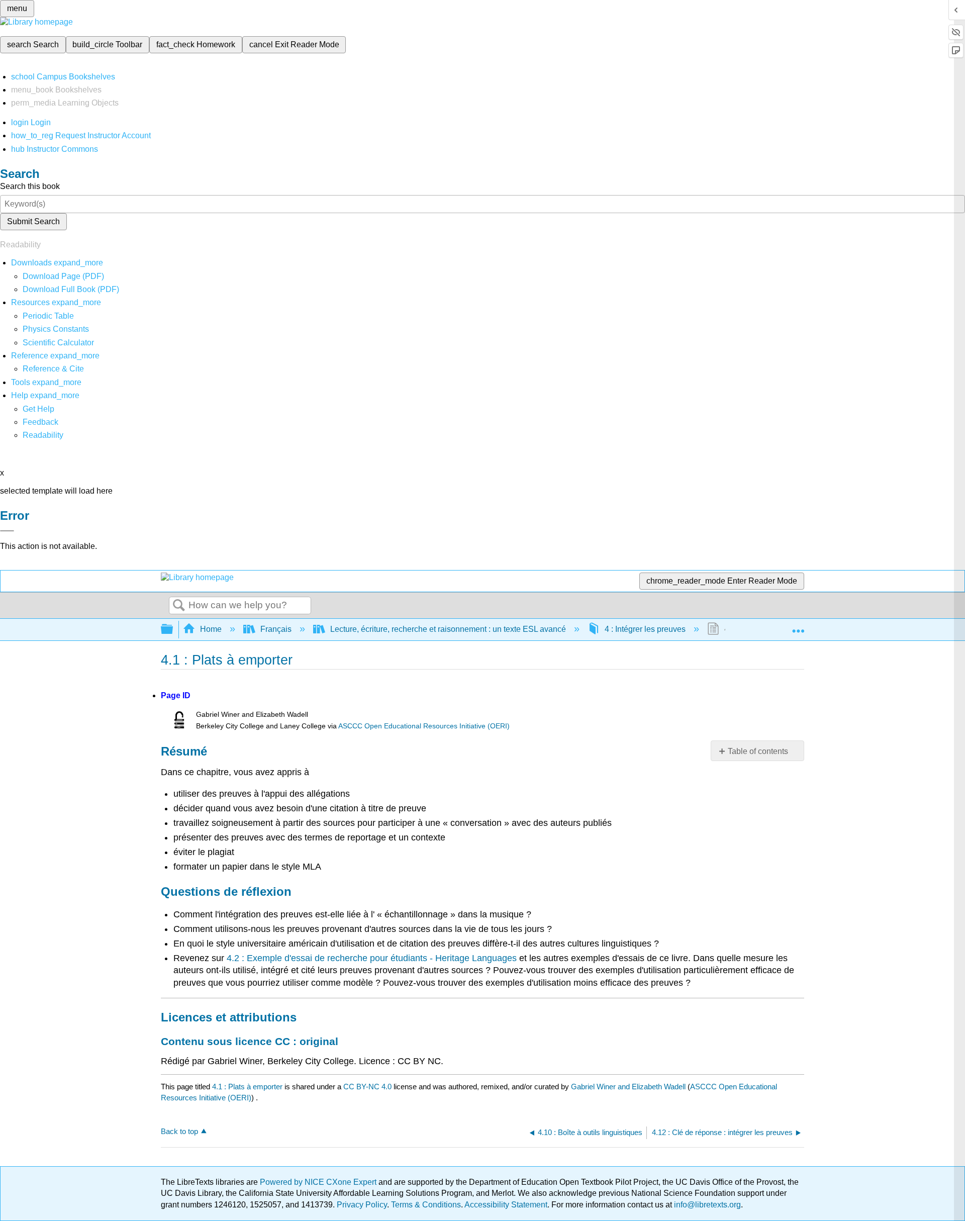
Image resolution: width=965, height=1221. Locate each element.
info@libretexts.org (706, 1204)
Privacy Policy (362, 1204)
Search (179, 605)
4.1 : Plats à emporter (247, 1086)
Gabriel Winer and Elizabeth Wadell (628, 1086)
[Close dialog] (7, 530)
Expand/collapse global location (798, 626)
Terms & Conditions (426, 1204)
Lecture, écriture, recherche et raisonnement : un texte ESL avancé (448, 629)
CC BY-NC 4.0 (367, 1086)
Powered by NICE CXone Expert (319, 1182)
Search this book (30, 186)
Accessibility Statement (505, 1204)
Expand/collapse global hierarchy (173, 629)
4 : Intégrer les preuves (645, 629)
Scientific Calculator (58, 342)
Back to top (179, 1131)
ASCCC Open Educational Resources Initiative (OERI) (424, 726)
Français (276, 629)
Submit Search (33, 221)
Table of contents (758, 751)
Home (211, 629)
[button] (40, 422)
